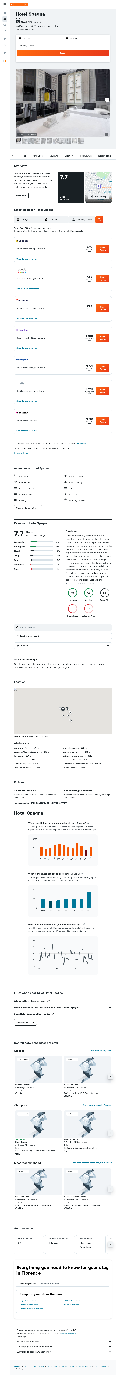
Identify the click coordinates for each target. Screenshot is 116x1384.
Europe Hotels (38, 1366)
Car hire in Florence (72, 1300)
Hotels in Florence (71, 1304)
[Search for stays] (4, 19)
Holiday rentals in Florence (31, 1308)
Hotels (26, 1366)
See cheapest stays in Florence (97, 1105)
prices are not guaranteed (70, 1333)
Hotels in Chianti (84, 1366)
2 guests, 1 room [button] (26, 45)
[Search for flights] (4, 13)
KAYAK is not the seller (28, 1341)
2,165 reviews (34, 21)
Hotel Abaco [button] (21, 1142)
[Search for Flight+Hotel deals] (4, 31)
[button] (5, 4)
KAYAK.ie (17, 1366)
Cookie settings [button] (21, 453)
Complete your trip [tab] (27, 1283)
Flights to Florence (28, 1300)
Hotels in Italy (52, 1366)
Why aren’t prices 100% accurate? (34, 1351)
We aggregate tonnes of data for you (35, 1346)
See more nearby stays (101, 1050)
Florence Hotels (100, 1366)
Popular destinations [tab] (50, 1283)
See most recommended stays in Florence (92, 1162)
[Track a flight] (4, 45)
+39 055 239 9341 (25, 29)
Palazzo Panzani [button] (22, 1084)
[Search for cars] (4, 25)
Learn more (80, 443)
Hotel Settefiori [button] (71, 1084)
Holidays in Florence (29, 1304)
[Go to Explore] (4, 39)
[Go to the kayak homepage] (19, 4)
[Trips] (4, 53)
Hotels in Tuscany (68, 1366)
